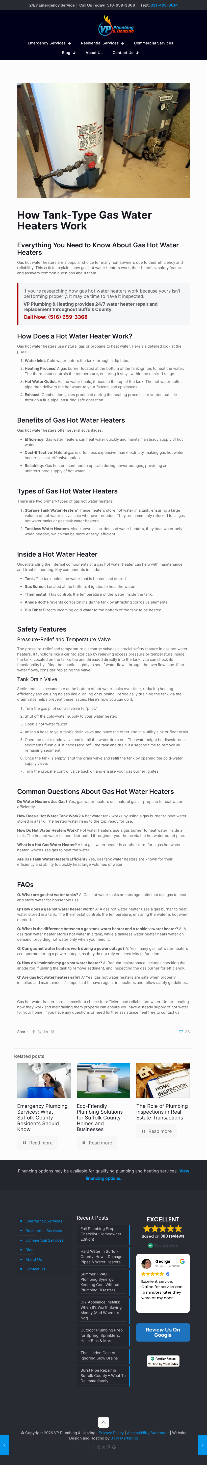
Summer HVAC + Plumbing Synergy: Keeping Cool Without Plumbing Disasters (100, 1282)
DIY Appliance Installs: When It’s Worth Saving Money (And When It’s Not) (101, 1310)
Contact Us (35, 1269)
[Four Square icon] (109, 1447)
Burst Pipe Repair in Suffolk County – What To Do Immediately (103, 1375)
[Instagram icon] (98, 1447)
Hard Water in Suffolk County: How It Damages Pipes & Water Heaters (102, 1256)
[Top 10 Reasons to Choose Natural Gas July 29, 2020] (4, 1445)
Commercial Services (44, 1240)
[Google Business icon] (114, 1447)
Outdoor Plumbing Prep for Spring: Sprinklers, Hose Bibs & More (102, 1335)
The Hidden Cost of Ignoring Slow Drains (99, 1355)
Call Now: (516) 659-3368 (55, 317)
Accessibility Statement (148, 1432)
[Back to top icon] (103, 1422)
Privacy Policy (111, 1432)
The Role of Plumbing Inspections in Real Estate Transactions (162, 1112)
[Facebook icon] (93, 1447)
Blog (29, 1249)
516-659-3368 (121, 5)
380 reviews (172, 1236)
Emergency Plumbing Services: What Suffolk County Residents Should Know (42, 1117)
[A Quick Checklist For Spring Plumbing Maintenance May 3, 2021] (202, 1445)
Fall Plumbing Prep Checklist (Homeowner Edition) (101, 1234)
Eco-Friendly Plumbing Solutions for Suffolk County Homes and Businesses (100, 1117)
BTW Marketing (124, 1438)
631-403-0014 (164, 5)
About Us (33, 1259)
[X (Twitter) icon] (104, 1447)
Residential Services (43, 1230)
